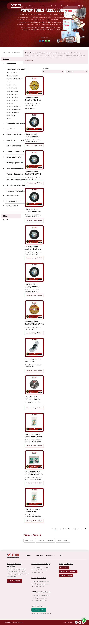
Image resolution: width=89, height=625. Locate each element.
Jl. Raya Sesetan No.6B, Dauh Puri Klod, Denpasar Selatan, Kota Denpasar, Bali (40, 584)
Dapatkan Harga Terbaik (34, 145)
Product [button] (32, 6)
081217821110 (40, 606)
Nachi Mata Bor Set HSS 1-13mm (33, 360)
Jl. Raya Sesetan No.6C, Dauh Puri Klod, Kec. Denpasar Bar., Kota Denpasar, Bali (40, 598)
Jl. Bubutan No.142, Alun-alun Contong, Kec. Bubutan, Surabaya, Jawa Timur (40, 570)
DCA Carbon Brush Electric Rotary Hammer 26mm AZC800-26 (32, 510)
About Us (53, 6)
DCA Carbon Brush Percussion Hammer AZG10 (33, 473)
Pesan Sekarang (14, 581)
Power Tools (29, 540)
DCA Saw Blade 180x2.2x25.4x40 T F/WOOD (32, 398)
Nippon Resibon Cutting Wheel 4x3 (32, 285)
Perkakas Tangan (62, 540)
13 (81, 529)
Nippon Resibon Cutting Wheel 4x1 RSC (34, 323)
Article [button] (42, 6)
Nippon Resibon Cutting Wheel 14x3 (33, 173)
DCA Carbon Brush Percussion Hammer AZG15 (33, 435)
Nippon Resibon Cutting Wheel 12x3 (33, 210)
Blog (61, 555)
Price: (5, 220)
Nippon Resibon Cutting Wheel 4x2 (32, 135)
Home (29, 555)
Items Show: (46, 68)
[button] (79, 6)
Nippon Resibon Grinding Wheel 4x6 (33, 99)
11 (75, 529)
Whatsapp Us (39, 610)
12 (78, 529)
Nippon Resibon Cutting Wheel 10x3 (33, 248)
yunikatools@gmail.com (43, 613)
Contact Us (64, 6)
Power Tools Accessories (45, 540)
